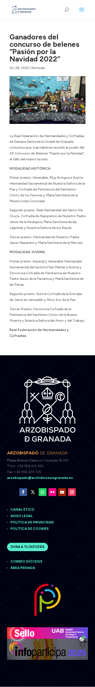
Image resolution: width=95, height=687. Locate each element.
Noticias (38, 68)
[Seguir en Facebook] (23, 492)
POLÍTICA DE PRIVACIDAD (32, 522)
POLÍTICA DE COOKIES (29, 529)
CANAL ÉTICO (22, 510)
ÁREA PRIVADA (22, 568)
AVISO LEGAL (22, 516)
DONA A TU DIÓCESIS (27, 547)
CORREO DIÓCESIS (26, 561)
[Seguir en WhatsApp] (43, 492)
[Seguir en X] (33, 492)
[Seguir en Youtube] (62, 492)
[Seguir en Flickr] (52, 492)
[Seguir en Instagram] (72, 492)
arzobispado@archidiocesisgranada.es (40, 478)
